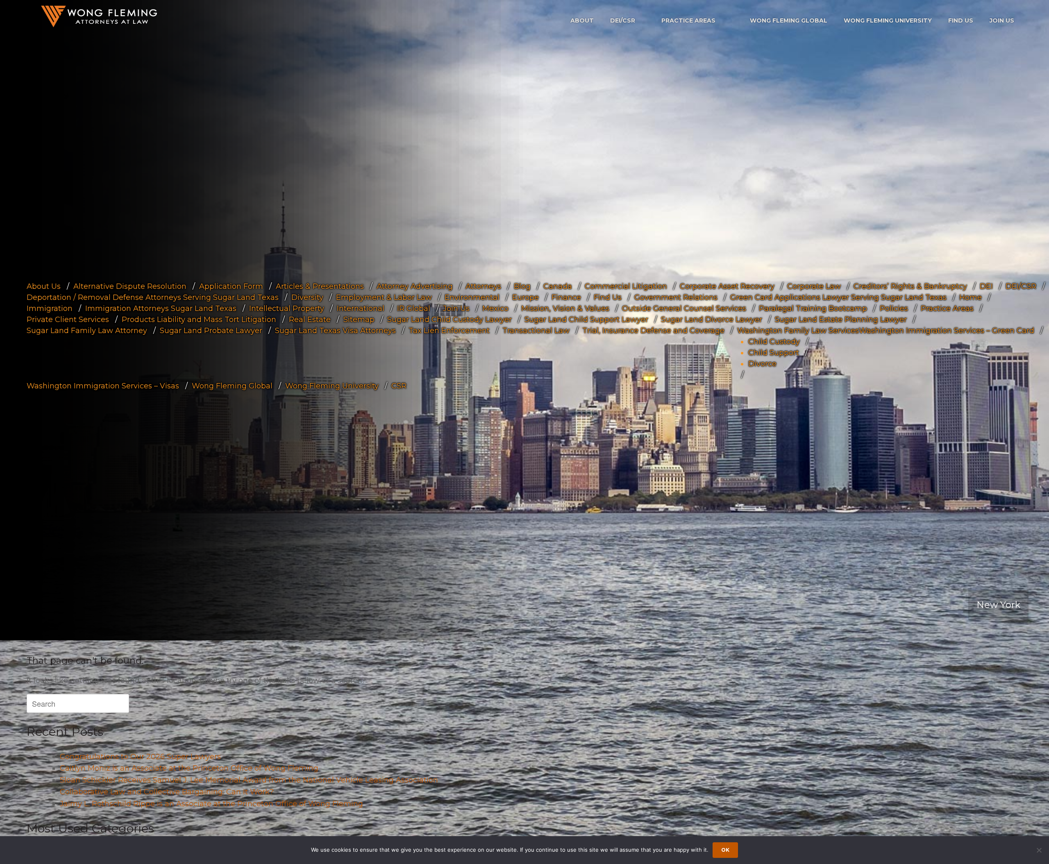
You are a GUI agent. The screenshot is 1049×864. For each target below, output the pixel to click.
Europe (525, 297)
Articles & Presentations (320, 286)
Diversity (307, 297)
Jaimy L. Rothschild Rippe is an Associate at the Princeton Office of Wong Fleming (211, 803)
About (582, 20)
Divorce (762, 363)
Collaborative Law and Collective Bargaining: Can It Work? (167, 791)
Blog (522, 286)
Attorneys (483, 286)
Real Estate (310, 319)
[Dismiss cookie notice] (1039, 850)
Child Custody (774, 341)
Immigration (50, 308)
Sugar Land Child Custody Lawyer (449, 319)
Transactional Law (536, 330)
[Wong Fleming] (98, 16)
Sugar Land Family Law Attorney (87, 330)
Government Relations (675, 297)
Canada (557, 286)
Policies (894, 308)
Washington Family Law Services (798, 330)
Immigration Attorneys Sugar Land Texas (160, 308)
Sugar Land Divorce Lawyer (711, 319)
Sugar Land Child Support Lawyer (586, 319)
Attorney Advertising (415, 286)
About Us (44, 286)
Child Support (773, 352)
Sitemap (359, 319)
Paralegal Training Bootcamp (813, 308)
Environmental (472, 297)
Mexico (495, 308)
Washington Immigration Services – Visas (103, 385)
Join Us (1002, 20)
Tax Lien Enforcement (449, 330)
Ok (725, 850)
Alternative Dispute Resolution (129, 286)
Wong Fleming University (888, 20)
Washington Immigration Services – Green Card (946, 330)
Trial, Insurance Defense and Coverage (653, 330)
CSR (398, 385)
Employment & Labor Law (384, 297)
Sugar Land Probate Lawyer (211, 330)
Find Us (960, 20)
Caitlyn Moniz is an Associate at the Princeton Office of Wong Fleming (189, 768)
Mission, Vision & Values (565, 308)
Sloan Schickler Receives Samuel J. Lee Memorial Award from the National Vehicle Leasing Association (249, 780)
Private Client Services (68, 319)
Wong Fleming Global (788, 20)
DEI (986, 286)
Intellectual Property (286, 308)
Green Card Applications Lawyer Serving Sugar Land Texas (838, 297)
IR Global (413, 308)
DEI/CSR (622, 20)
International (360, 308)
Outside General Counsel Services (684, 308)
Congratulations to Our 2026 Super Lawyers (140, 756)
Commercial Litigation (626, 286)
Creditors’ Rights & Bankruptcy (910, 286)
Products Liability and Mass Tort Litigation (199, 319)
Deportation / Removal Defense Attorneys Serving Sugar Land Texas (153, 297)
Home (970, 297)
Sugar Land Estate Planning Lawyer (841, 319)
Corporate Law (814, 286)
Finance (566, 297)
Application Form (231, 286)
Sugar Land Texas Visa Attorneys (335, 330)
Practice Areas (688, 20)
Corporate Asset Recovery (727, 286)
